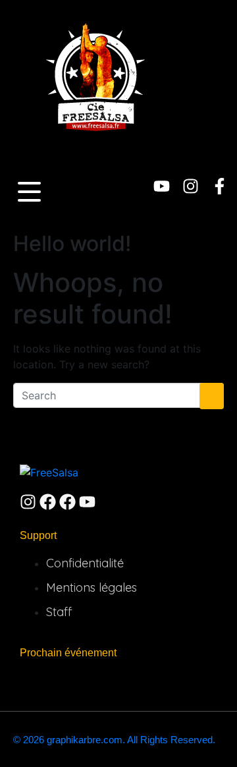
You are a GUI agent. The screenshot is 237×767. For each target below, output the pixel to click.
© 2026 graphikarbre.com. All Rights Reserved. (114, 739)
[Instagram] (190, 186)
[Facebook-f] (219, 186)
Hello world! (72, 243)
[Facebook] (48, 502)
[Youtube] (161, 186)
